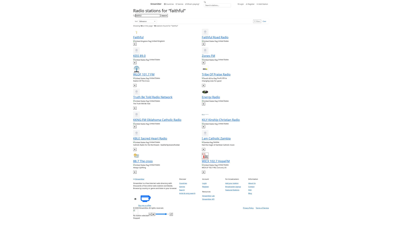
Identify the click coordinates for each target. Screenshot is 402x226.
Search (164, 15)
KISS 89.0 (139, 56)
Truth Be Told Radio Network (152, 97)
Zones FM (208, 56)
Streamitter (139, 179)
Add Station (263, 4)
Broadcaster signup (233, 187)
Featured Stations (232, 190)
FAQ (250, 190)
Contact (251, 187)
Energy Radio (211, 97)
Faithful (138, 37)
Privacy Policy (248, 208)
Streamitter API (208, 199)
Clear (264, 21)
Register (251, 4)
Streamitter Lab (208, 196)
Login (241, 4)
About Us (252, 183)
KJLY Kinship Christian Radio (221, 120)
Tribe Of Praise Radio (216, 74)
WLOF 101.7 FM (143, 74)
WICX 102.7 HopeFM (216, 161)
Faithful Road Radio (215, 37)
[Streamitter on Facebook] (135, 199)
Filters (258, 21)
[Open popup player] (171, 214)
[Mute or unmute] (153, 214)
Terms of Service (262, 208)
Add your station (231, 183)
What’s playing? (193, 4)
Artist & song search (187, 193)
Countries (170, 4)
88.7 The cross (143, 161)
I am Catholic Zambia (216, 138)
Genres (180, 4)
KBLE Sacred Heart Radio (150, 138)
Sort (136, 21)
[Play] (150, 214)
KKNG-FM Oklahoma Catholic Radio (157, 120)
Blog (250, 193)
